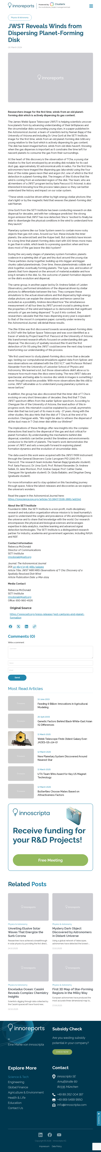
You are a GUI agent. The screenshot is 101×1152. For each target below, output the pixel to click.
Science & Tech (18, 1077)
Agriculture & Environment (26, 1092)
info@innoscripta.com (72, 1105)
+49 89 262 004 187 (70, 1094)
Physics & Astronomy (20, 18)
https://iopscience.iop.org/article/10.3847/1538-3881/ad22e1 (44, 499)
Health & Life (16, 1097)
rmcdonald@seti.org (19, 556)
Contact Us (15, 1108)
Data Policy (57, 1146)
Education (15, 1103)
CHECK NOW (62, 1052)
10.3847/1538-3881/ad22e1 (28, 566)
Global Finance (18, 1087)
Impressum (44, 1146)
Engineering (16, 1082)
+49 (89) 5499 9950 (70, 1099)
